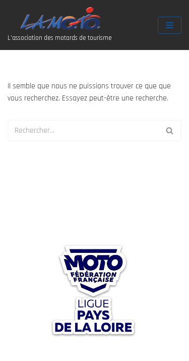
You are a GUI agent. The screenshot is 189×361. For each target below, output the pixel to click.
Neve (15, 350)
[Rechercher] (170, 130)
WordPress (88, 350)
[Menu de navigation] (169, 25)
